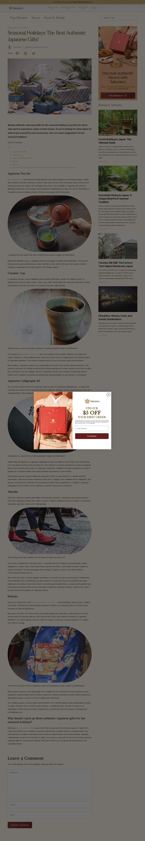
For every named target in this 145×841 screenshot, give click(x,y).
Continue (92, 436)
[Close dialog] (108, 394)
